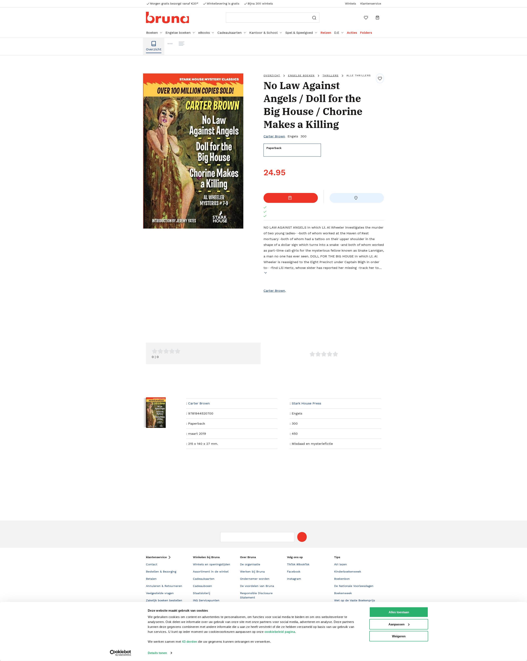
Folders (366, 33)
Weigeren (399, 636)
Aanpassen (396, 624)
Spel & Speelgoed (299, 33)
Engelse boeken (178, 33)
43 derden (189, 641)
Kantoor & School (263, 33)
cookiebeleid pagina (280, 631)
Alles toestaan (399, 612)
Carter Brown (274, 136)
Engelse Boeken (301, 75)
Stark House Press (306, 403)
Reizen (326, 33)
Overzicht (272, 75)
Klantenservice (370, 3)
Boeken (152, 33)
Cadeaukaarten (229, 33)
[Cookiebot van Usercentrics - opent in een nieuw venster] (121, 653)
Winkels (350, 3)
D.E (336, 33)
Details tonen (157, 653)
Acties (352, 33)
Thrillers (331, 75)
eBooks (204, 33)
